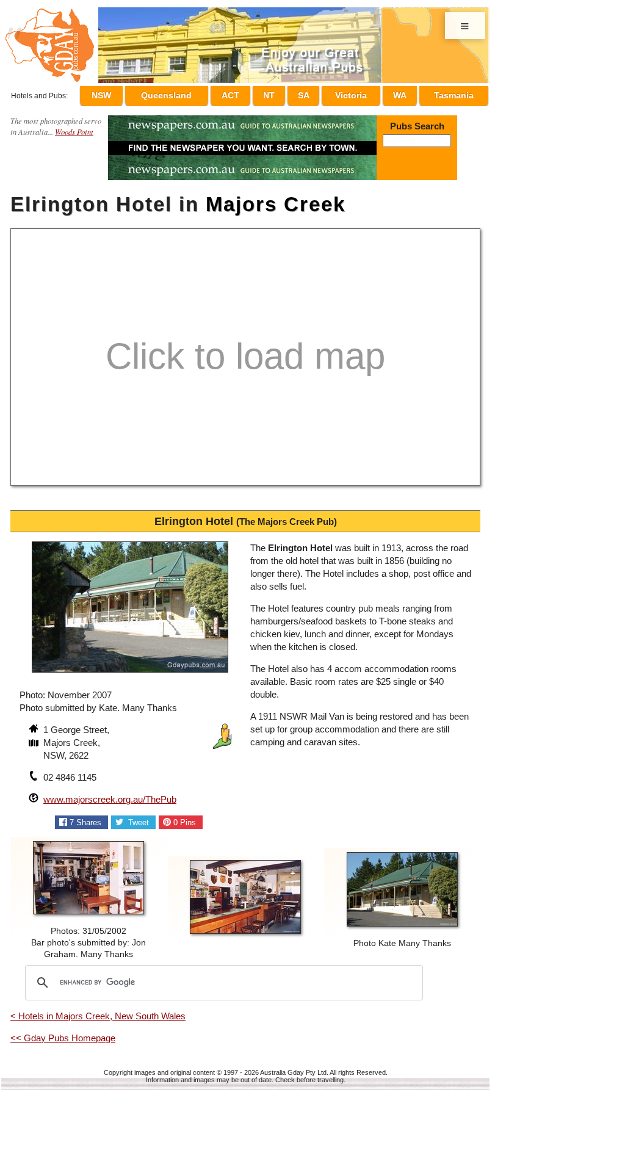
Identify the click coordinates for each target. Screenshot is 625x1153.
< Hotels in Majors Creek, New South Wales (98, 1010)
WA (403, 93)
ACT (253, 93)
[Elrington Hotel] (130, 668)
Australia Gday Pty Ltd (293, 1067)
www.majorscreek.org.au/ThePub (109, 794)
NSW (128, 93)
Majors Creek (275, 198)
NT (286, 93)
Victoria (358, 93)
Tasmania (454, 93)
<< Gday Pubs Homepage (62, 1032)
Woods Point (74, 126)
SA (314, 93)
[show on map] (35, 738)
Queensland (191, 93)
